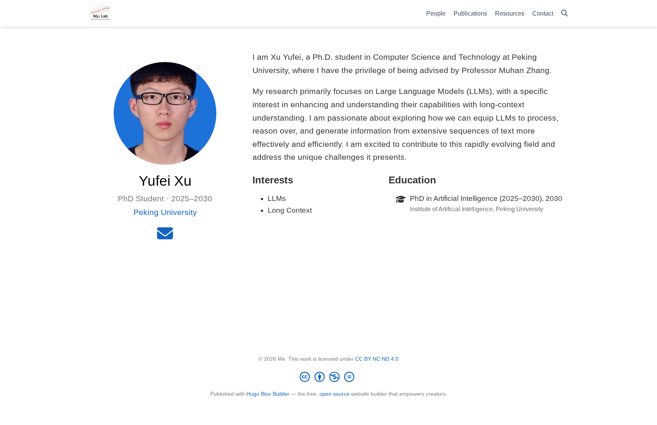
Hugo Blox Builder (267, 394)
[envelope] (165, 236)
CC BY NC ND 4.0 (376, 359)
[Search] (564, 13)
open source (334, 394)
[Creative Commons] (328, 377)
